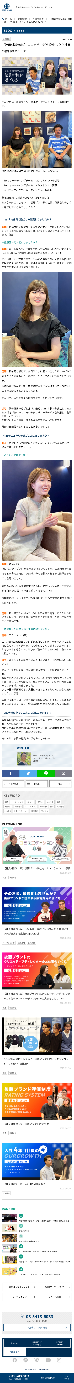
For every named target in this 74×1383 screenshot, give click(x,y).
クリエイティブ (19, 1297)
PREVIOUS (13, 783)
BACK (36, 783)
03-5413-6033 (39, 1316)
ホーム (8, 19)
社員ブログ (38, 19)
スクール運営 (55, 1297)
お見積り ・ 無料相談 (37, 1327)
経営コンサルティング (19, 1286)
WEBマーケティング (54, 1286)
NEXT (60, 783)
